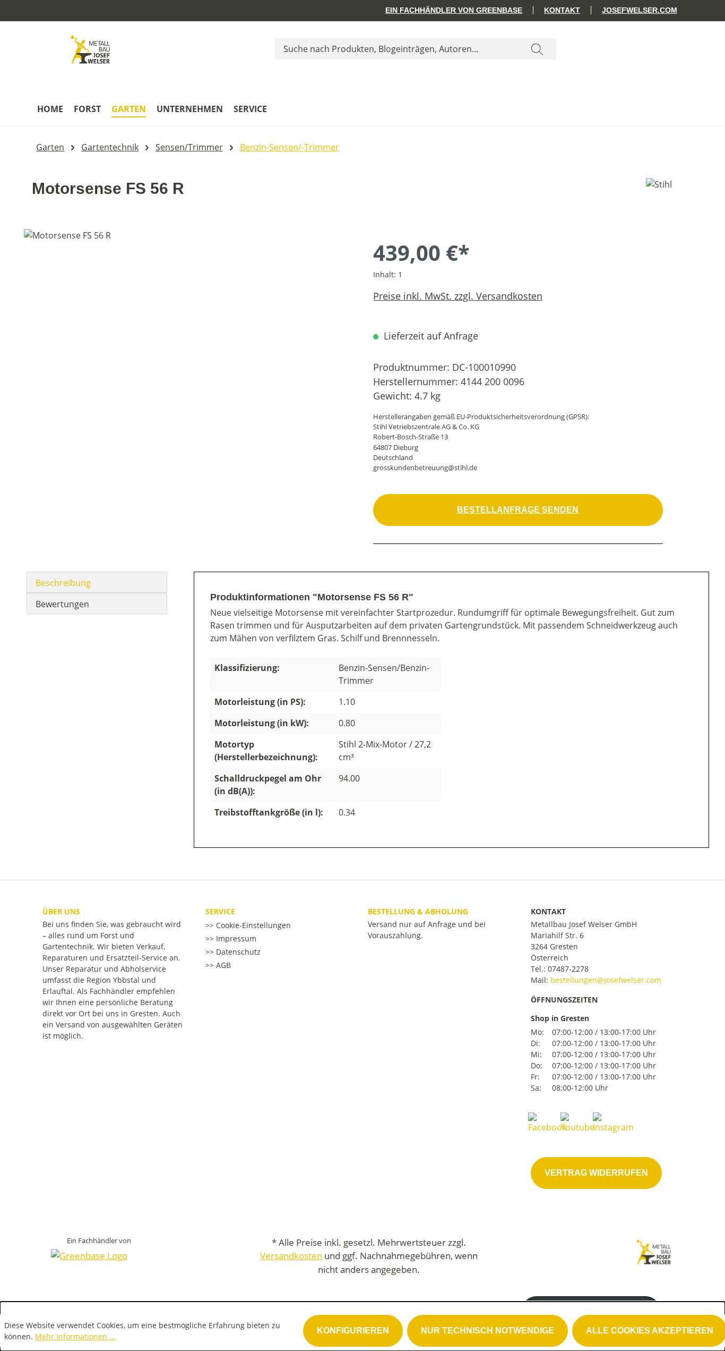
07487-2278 (568, 969)
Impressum (235, 938)
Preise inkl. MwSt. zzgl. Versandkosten (457, 296)
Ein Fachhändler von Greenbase (453, 10)
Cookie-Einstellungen (252, 925)
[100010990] (187, 343)
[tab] (97, 582)
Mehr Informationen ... (75, 1336)
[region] (187, 343)
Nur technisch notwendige (487, 1330)
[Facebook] (547, 1122)
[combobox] (397, 49)
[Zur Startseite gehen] (90, 47)
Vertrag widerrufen (596, 1172)
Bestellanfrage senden (518, 509)
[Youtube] (577, 1122)
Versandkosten (291, 1256)
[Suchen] (537, 49)
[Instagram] (613, 1122)
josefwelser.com (639, 10)
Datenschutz (237, 952)
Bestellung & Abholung (418, 911)
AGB (222, 965)
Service (220, 911)
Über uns (61, 911)
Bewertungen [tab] (62, 604)
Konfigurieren (353, 1330)
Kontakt (562, 10)
